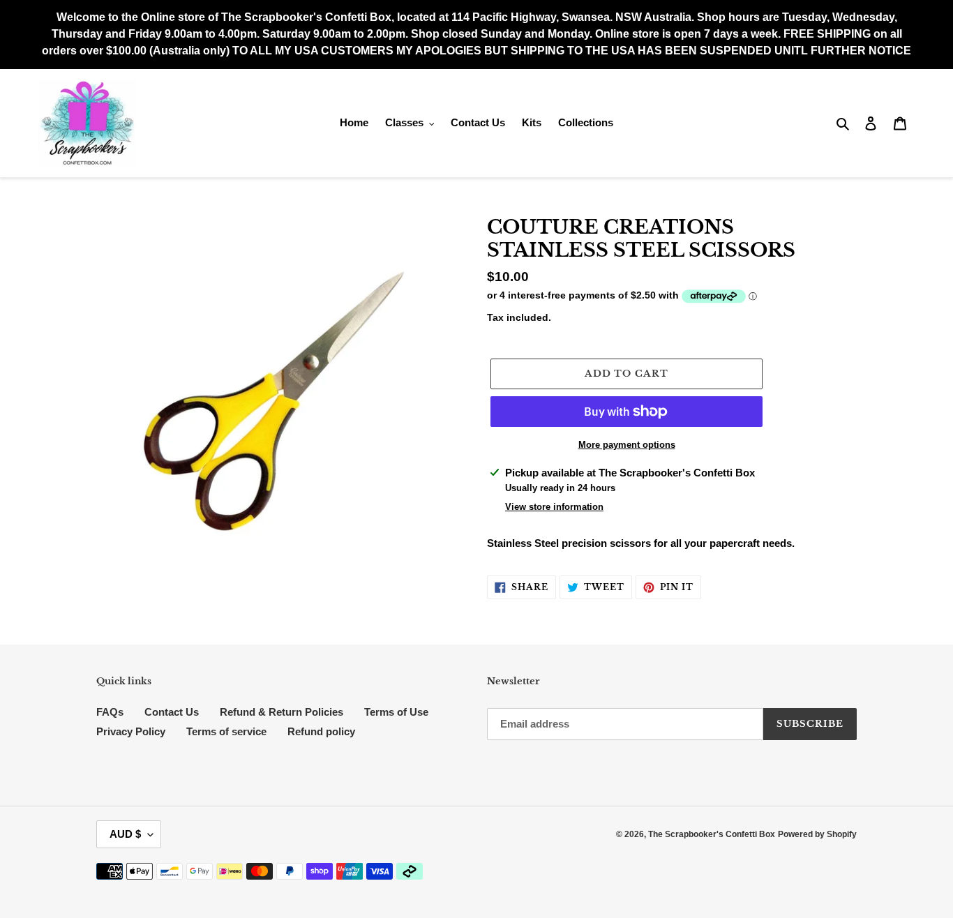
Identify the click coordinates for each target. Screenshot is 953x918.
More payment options (626, 444)
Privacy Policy (130, 731)
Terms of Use (396, 712)
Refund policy (321, 731)
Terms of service (226, 731)
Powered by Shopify (817, 834)
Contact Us (171, 712)
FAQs (109, 712)
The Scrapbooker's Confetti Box (711, 834)
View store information (554, 507)
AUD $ (125, 834)
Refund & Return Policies (281, 712)
